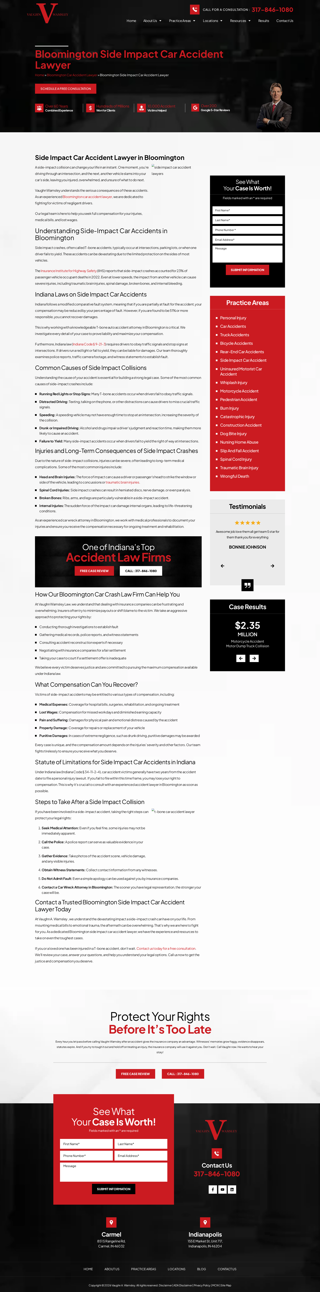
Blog (201, 1269)
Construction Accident (241, 424)
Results (263, 21)
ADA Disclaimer (183, 1285)
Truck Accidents (234, 334)
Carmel (111, 1234)
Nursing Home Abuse (239, 441)
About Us (112, 1269)
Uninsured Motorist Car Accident (241, 371)
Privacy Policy (202, 1285)
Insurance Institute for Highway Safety (69, 271)
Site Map (226, 1285)
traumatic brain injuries (122, 482)
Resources (238, 21)
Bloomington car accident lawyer (87, 197)
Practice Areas (180, 21)
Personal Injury (233, 317)
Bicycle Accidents (236, 343)
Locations (210, 21)
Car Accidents (233, 326)
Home (131, 21)
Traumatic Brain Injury (239, 467)
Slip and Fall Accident (239, 450)
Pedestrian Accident (238, 399)
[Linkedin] (232, 1189)
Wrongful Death (234, 476)
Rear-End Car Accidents (242, 351)
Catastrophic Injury (237, 416)
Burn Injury (229, 407)
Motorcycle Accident (239, 390)
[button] (222, 566)
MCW (215, 1285)
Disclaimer (165, 1285)
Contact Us (284, 21)
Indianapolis (205, 1234)
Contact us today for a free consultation (165, 948)
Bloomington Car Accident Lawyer (72, 75)
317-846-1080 (272, 9)
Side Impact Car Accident (243, 360)
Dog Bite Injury (233, 433)
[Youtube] (222, 1189)
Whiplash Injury (233, 382)
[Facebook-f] (213, 1189)
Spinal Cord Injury (236, 459)
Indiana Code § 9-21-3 (89, 344)
